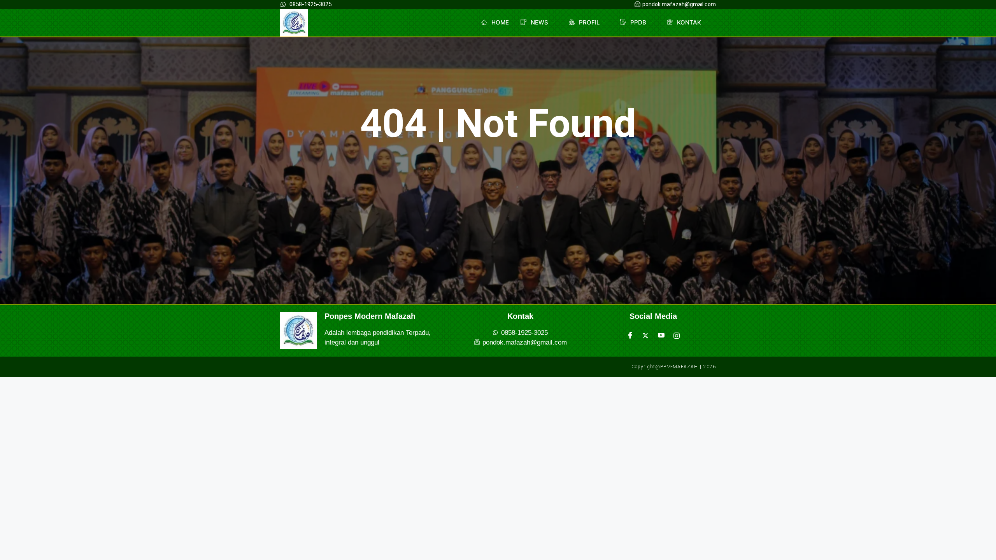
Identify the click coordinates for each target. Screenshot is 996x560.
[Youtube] (661, 335)
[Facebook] (630, 335)
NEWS (539, 22)
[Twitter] (645, 335)
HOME (500, 22)
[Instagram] (676, 335)
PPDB (638, 22)
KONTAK (689, 22)
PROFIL (589, 22)
